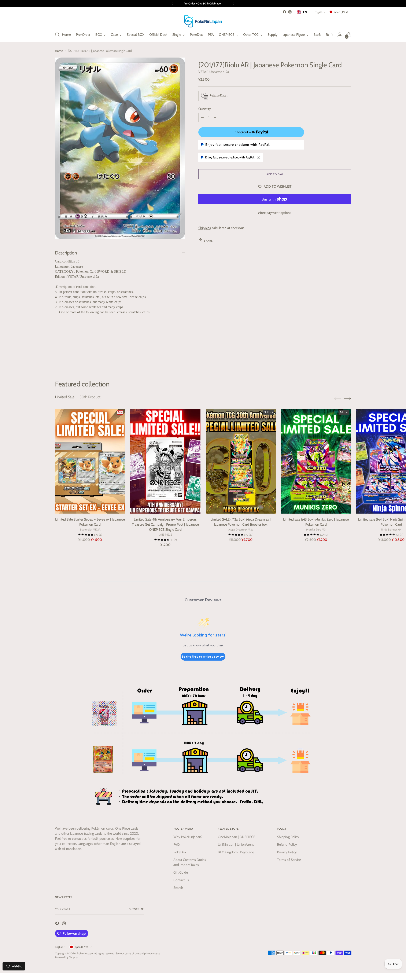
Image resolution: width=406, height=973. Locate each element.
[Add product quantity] (215, 117)
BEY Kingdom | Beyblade (236, 852)
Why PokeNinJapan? (187, 837)
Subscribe (136, 909)
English (318, 12)
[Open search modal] (57, 34)
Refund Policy (287, 844)
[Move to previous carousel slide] (337, 357)
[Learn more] (258, 157)
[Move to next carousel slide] (347, 357)
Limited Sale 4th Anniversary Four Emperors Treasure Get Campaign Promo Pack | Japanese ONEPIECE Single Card (165, 524)
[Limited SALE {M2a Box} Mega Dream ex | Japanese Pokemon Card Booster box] (241, 461)
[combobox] (302, 12)
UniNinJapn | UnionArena (236, 844)
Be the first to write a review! (203, 657)
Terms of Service (289, 860)
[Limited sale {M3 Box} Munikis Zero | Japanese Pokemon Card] (316, 461)
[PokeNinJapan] (203, 21)
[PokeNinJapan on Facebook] (284, 12)
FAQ (176, 844)
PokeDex (180, 852)
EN (305, 12)
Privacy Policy (287, 852)
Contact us (181, 880)
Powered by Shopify (66, 957)
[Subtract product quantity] (202, 117)
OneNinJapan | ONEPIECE (236, 837)
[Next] (233, 3)
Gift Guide (180, 872)
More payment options (274, 213)
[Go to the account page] (340, 34)
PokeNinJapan (85, 953)
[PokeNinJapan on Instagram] (290, 12)
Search (178, 888)
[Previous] (172, 3)
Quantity (204, 109)
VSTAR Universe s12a (213, 72)
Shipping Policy (288, 837)
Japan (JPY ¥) (341, 12)
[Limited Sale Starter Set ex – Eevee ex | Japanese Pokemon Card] (90, 461)
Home (59, 51)
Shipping (204, 228)
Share (208, 240)
